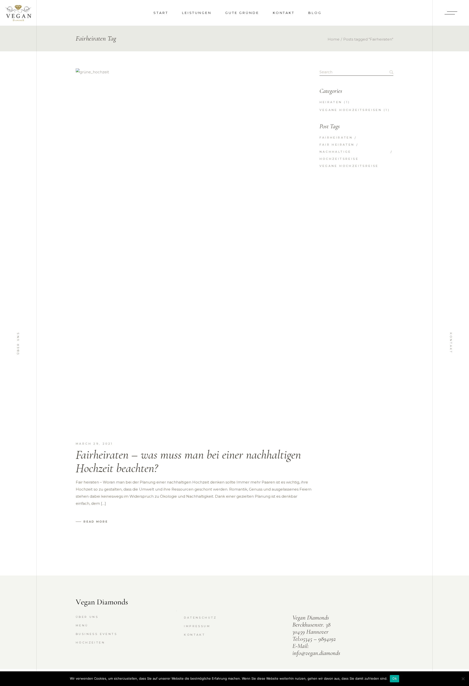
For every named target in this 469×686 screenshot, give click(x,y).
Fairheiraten (336, 137)
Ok (394, 678)
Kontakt (451, 343)
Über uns (18, 343)
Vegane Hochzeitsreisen (351, 110)
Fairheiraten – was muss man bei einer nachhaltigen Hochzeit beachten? (188, 461)
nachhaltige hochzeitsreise (339, 155)
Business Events (96, 634)
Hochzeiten (90, 642)
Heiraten (331, 102)
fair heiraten (337, 144)
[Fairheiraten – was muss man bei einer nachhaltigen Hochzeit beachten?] (194, 251)
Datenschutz (200, 617)
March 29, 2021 (94, 443)
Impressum (197, 626)
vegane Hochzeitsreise (349, 166)
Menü (82, 625)
